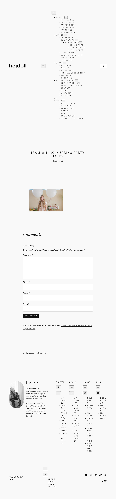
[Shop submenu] (63, 101)
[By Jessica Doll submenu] (76, 80)
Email (26, 293)
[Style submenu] (64, 63)
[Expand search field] (103, 66)
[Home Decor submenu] (76, 40)
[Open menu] (43, 66)
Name (26, 282)
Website (26, 304)
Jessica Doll (31, 389)
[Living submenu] (65, 35)
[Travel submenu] (66, 17)
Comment (28, 255)
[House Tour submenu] (80, 42)
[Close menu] (54, 12)
